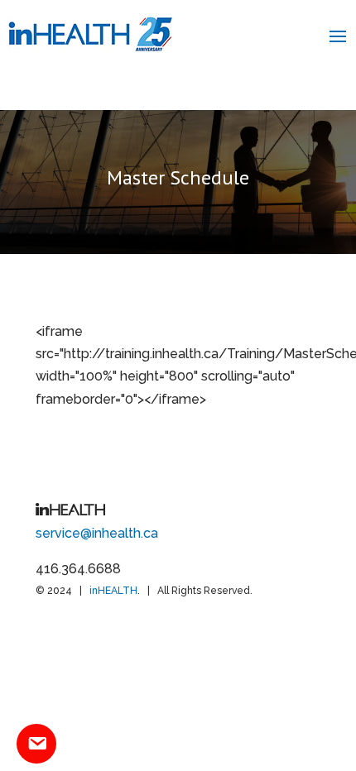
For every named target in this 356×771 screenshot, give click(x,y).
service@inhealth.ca (97, 533)
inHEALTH (113, 590)
